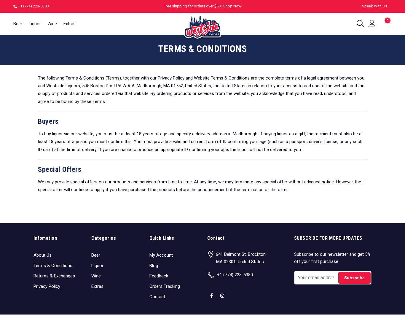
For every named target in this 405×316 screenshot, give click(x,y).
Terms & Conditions (53, 265)
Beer (17, 23)
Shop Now (232, 6)
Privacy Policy (47, 286)
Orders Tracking (164, 286)
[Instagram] (223, 291)
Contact (157, 296)
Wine (52, 23)
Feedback (158, 276)
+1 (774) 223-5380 (33, 6)
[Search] (360, 23)
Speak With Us (374, 6)
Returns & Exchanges (54, 276)
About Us (43, 255)
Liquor (35, 23)
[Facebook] (212, 291)
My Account (161, 255)
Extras (69, 23)
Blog (153, 265)
